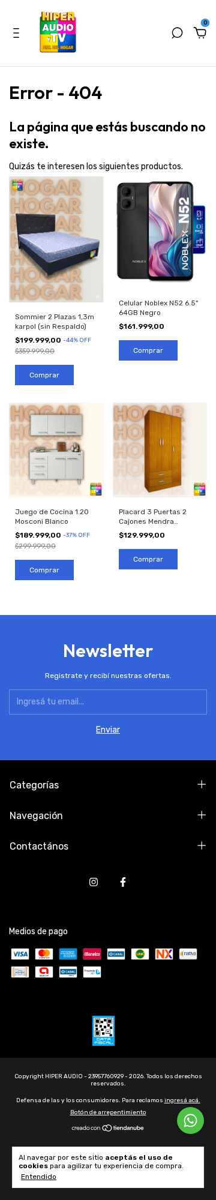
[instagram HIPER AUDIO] (93, 882)
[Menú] (18, 34)
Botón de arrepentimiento (108, 1112)
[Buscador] (177, 34)
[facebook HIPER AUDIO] (123, 882)
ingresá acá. (182, 1100)
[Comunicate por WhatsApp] (190, 1120)
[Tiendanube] (108, 1129)
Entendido (38, 1176)
